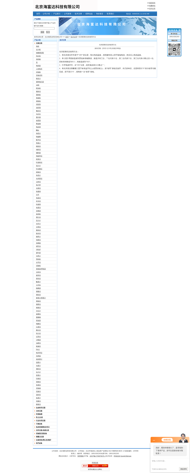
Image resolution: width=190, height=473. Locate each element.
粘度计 (38, 398)
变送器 (38, 320)
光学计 (38, 224)
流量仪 (38, 401)
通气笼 (38, 253)
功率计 (38, 256)
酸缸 (37, 130)
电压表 (38, 127)
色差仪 (38, 198)
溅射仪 (38, 91)
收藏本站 (152, 6)
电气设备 (39, 443)
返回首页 (152, 3)
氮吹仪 (38, 111)
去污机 (38, 49)
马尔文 (38, 114)
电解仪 (38, 324)
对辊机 (38, 72)
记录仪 (38, 337)
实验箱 (38, 388)
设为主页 (152, 8)
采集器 (38, 211)
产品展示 (56, 14)
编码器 (38, 153)
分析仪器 (39, 411)
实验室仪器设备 (41, 433)
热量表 (38, 191)
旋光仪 (38, 233)
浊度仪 (38, 343)
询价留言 (99, 14)
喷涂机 (38, 88)
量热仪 (38, 230)
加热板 (38, 59)
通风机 (38, 95)
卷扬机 (38, 98)
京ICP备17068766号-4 (98, 456)
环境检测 (39, 414)
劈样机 (38, 259)
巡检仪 (38, 382)
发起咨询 (183, 469)
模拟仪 (38, 146)
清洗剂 (38, 104)
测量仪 (38, 291)
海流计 (38, 133)
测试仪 (38, 295)
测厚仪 (38, 304)
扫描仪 (38, 378)
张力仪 (38, 333)
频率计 (38, 237)
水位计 (38, 311)
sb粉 (37, 85)
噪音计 (38, 78)
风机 (37, 46)
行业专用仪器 (40, 420)
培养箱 (38, 356)
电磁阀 (38, 137)
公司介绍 (46, 14)
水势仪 (38, 227)
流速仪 (38, 391)
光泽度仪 (39, 178)
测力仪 (38, 217)
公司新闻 (67, 14)
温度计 (38, 362)
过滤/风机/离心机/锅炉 (43, 440)
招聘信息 (89, 14)
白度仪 (38, 327)
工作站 (38, 285)
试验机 (38, 266)
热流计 (38, 175)
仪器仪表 (39, 43)
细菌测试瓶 (40, 53)
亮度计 (38, 143)
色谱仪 (38, 385)
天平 (37, 195)
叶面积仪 (39, 162)
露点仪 (38, 330)
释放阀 (38, 124)
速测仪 (38, 314)
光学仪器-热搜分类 (42, 430)
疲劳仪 (38, 275)
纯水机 (38, 56)
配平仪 (38, 140)
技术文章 (78, 14)
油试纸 (38, 108)
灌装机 (38, 101)
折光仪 (38, 201)
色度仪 (38, 208)
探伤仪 (38, 278)
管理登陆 (80, 456)
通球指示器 (40, 82)
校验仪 (38, 172)
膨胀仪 (38, 404)
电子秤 (38, 185)
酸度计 (38, 282)
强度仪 (38, 240)
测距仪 (38, 369)
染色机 (38, 214)
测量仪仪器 (40, 437)
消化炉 (38, 249)
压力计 (38, 220)
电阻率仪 (39, 156)
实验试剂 (39, 75)
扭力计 (38, 166)
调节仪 (38, 246)
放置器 (38, 120)
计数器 (38, 340)
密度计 (38, 375)
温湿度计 (39, 359)
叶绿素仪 (39, 169)
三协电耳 (39, 69)
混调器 (38, 243)
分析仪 (38, 272)
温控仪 (38, 395)
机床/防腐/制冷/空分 (43, 427)
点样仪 (38, 182)
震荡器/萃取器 (41, 269)
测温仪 (38, 301)
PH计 (38, 349)
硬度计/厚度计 (41, 298)
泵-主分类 (39, 417)
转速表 (38, 204)
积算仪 (38, 159)
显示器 (38, 117)
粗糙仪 (38, 307)
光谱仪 (38, 188)
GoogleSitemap (125, 456)
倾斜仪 (38, 149)
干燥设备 (39, 424)
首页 (38, 14)
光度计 (38, 366)
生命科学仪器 (40, 407)
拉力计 (38, 372)
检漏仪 (38, 346)
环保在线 (117, 456)
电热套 (38, 66)
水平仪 (38, 262)
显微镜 (38, 317)
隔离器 (38, 288)
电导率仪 (39, 353)
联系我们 (110, 14)
